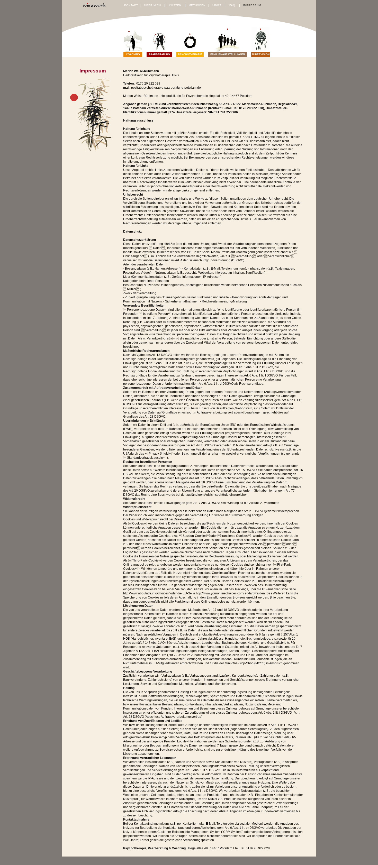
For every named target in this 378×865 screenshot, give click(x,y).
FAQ (232, 5)
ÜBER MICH (152, 5)
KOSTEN (175, 5)
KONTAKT (131, 5)
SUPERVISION (260, 54)
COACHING (133, 54)
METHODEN (197, 5)
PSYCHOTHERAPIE (190, 54)
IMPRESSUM (252, 5)
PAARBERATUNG (159, 54)
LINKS (216, 5)
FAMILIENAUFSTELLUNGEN (227, 54)
